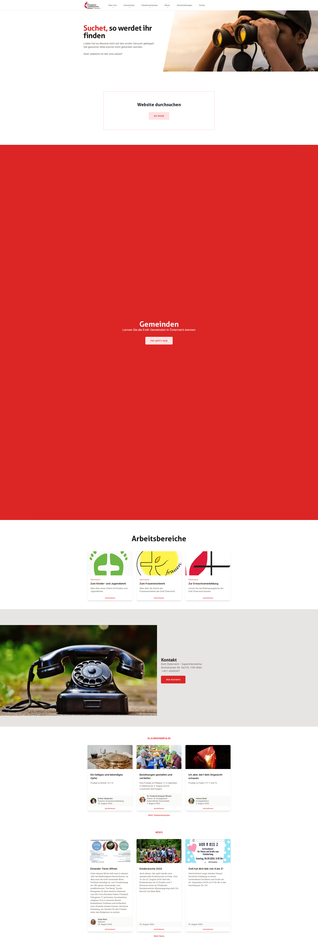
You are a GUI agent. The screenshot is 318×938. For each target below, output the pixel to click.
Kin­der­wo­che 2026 (150, 868)
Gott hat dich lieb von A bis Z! (205, 868)
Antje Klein (102, 919)
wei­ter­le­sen (110, 598)
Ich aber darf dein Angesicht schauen (205, 776)
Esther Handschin (105, 798)
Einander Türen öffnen (103, 868)
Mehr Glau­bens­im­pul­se (159, 815)
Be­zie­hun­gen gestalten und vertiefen (155, 776)
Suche (202, 5)
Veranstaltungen (184, 5)
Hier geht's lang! (159, 340)
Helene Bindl (201, 798)
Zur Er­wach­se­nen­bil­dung (203, 583)
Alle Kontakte (173, 679)
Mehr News (159, 936)
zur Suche (159, 116)
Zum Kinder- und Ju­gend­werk (108, 583)
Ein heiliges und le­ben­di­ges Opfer (106, 776)
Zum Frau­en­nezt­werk (152, 583)
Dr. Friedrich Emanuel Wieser (159, 796)
